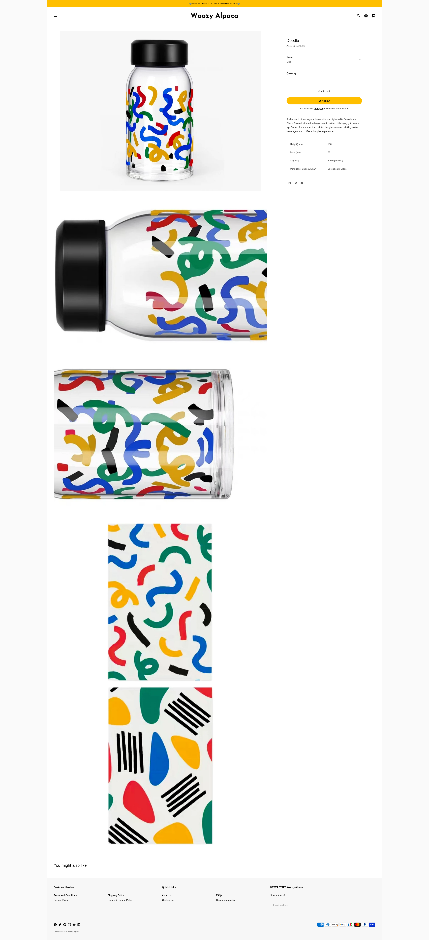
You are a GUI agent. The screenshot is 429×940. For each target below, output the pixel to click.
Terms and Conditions (65, 895)
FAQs (219, 895)
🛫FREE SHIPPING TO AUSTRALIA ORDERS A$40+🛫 (214, 4)
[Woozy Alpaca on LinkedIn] (78, 924)
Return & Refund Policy (120, 900)
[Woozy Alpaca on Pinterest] (64, 924)
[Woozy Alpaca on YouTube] (74, 924)
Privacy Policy (61, 900)
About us (166, 895)
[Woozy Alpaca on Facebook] (55, 924)
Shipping (319, 108)
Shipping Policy (116, 895)
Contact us (167, 900)
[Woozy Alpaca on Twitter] (60, 924)
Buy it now (324, 100)
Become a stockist (225, 900)
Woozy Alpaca (73, 931)
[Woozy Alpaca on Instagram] (69, 924)
